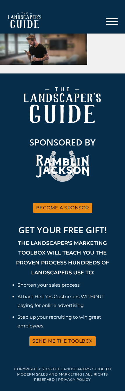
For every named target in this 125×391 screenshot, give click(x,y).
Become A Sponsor (62, 208)
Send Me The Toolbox (62, 341)
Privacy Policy (74, 379)
